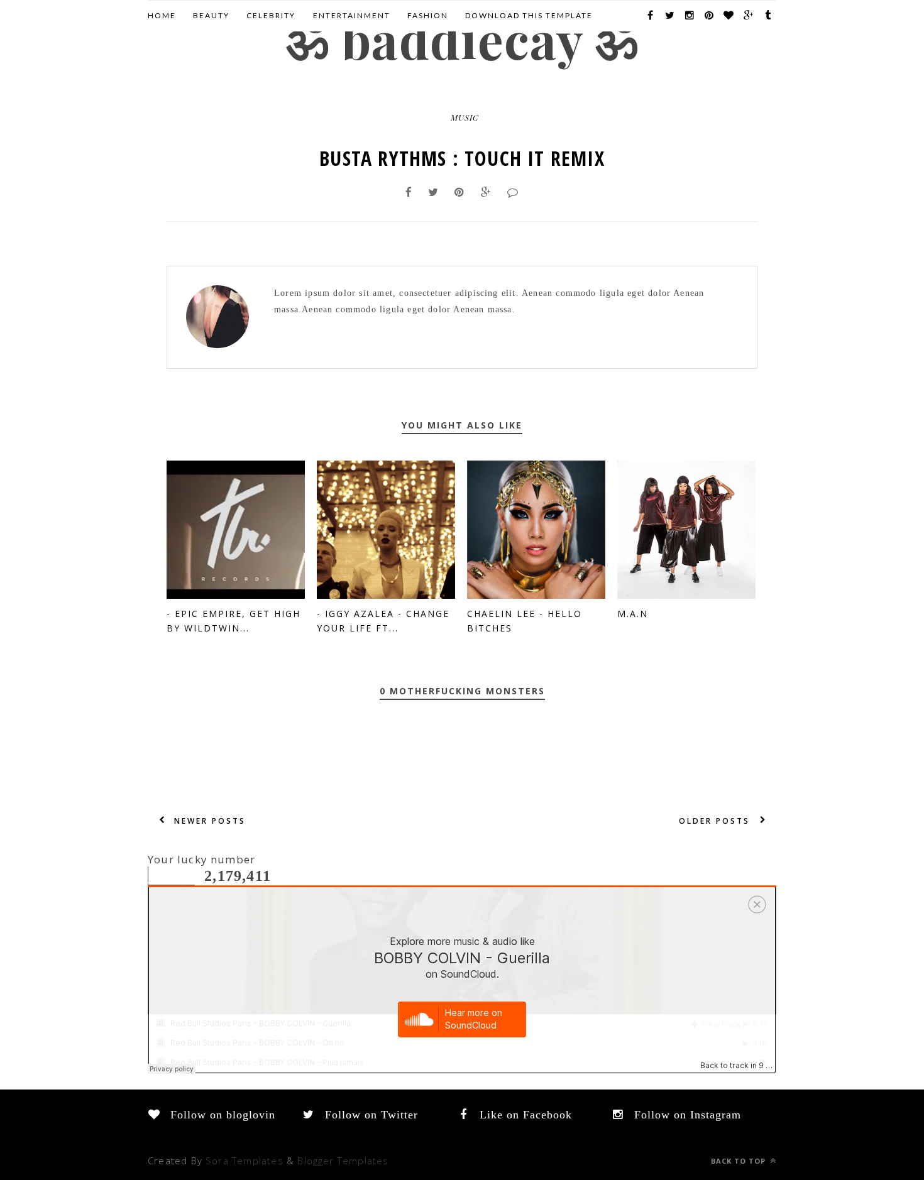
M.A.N (632, 614)
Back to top (739, 1161)
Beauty (211, 15)
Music (465, 117)
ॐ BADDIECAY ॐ (462, 38)
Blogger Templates (342, 1160)
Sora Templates (244, 1160)
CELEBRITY (270, 15)
